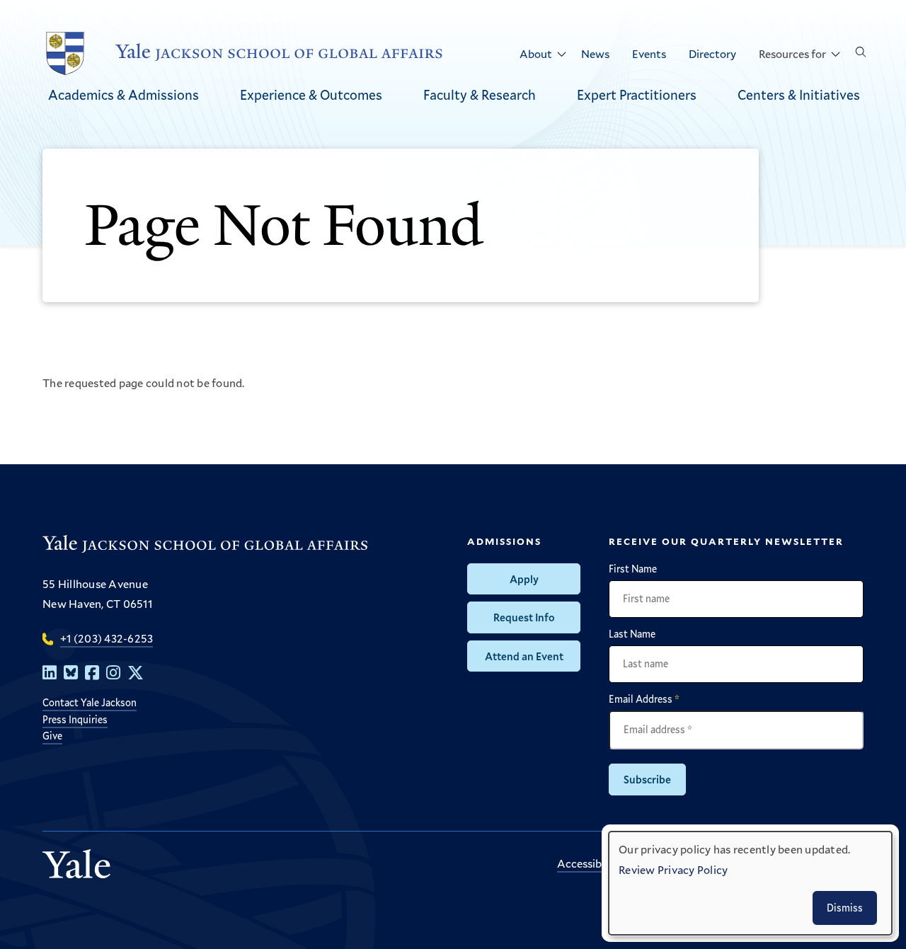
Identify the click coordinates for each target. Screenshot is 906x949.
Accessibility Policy (605, 863)
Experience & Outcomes (311, 94)
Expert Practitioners (636, 94)
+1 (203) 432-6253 (106, 638)
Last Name (632, 634)
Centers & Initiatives (799, 94)
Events (649, 53)
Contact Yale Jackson (89, 702)
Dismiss (845, 907)
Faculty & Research (479, 94)
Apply (524, 579)
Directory (712, 53)
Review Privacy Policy (673, 869)
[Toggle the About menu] (561, 54)
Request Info (524, 617)
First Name (633, 569)
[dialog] (750, 883)
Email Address (644, 699)
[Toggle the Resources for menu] (835, 54)
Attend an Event (524, 656)
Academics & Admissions (123, 94)
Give (52, 735)
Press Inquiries (75, 719)
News (595, 53)
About (536, 53)
